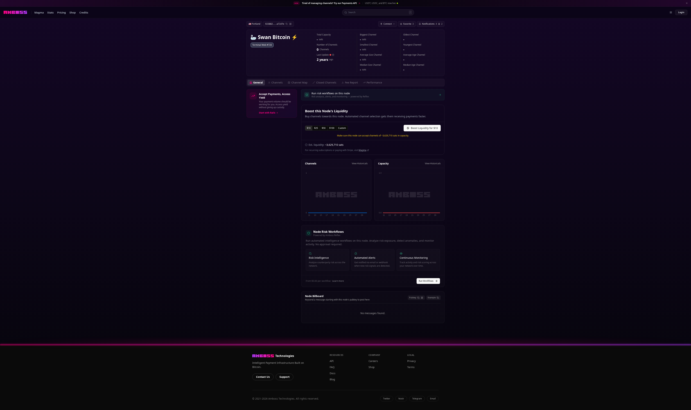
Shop (372, 367)
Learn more (338, 280)
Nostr (401, 398)
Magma (362, 150)
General (258, 82)
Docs (332, 373)
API (332, 361)
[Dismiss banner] (687, 3)
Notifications (432, 23)
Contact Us (263, 377)
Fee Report (351, 82)
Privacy (411, 361)
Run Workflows (426, 280)
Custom (342, 128)
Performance (374, 82)
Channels (277, 82)
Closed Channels (326, 82)
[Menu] (671, 12)
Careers (373, 361)
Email (433, 398)
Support (284, 377)
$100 (331, 128)
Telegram (417, 398)
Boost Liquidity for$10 (424, 128)
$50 (324, 128)
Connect (387, 23)
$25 (316, 128)
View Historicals (360, 163)
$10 (309, 128)
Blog (332, 379)
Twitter (386, 398)
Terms (411, 367)
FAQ (332, 367)
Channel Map (299, 82)
